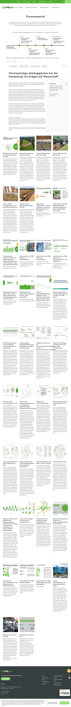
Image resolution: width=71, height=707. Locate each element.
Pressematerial (42, 1)
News (34, 1)
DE (66, 1)
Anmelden (5, 679)
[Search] (63, 1)
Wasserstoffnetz (35, 66)
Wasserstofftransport (32, 7)
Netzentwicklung (24, 66)
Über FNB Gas (26, 1)
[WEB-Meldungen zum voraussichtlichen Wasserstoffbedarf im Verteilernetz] (66, 65)
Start (19, 1)
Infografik (44, 66)
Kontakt (51, 1)
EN (69, 1)
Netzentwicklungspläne (16, 7)
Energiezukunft (56, 7)
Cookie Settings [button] (52, 703)
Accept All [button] (64, 703)
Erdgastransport (44, 7)
